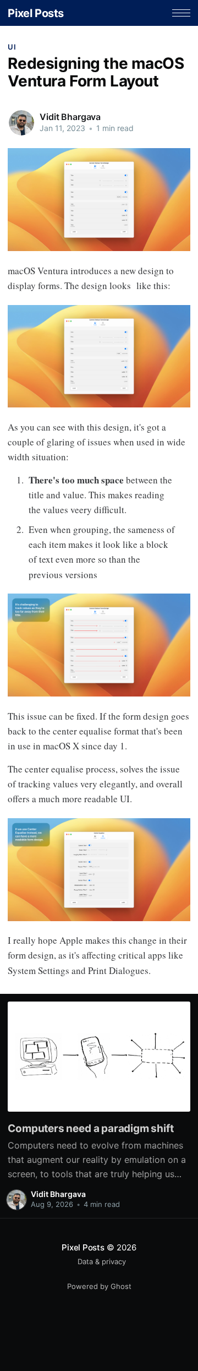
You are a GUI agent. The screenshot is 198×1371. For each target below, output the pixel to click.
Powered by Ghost (99, 1286)
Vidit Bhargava (70, 116)
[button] (181, 13)
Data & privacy (102, 1261)
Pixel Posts (36, 13)
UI (12, 46)
